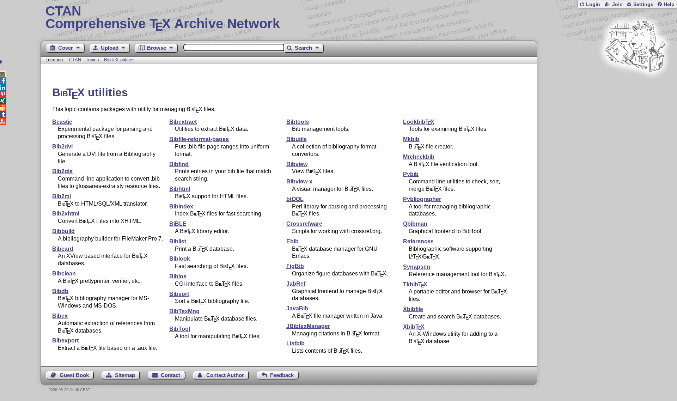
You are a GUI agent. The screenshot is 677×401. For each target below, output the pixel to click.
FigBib (295, 266)
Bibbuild (63, 231)
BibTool (179, 329)
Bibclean (64, 274)
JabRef (295, 284)
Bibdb (60, 291)
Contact (170, 375)
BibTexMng (184, 311)
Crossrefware (304, 224)
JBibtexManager (308, 326)
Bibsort (179, 294)
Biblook (179, 259)
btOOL (295, 199)
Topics (93, 59)
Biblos (178, 276)
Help (669, 4)
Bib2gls (62, 171)
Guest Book (74, 375)
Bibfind (179, 164)
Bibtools (297, 122)
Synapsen (416, 267)
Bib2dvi (62, 147)
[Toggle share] (2, 62)
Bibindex (181, 206)
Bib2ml (61, 196)
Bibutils (296, 139)
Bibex (60, 316)
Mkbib (411, 139)
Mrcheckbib (418, 157)
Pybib (411, 174)
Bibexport (65, 341)
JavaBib (297, 308)
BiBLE (178, 224)
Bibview (296, 164)
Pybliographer (422, 199)
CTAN (75, 59)
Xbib (414, 327)
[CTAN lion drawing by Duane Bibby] (634, 86)
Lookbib (418, 122)
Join (617, 4)
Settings (643, 4)
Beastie (62, 122)
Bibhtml (179, 189)
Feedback (282, 375)
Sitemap (125, 375)
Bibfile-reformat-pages (199, 139)
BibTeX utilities (119, 59)
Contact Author (225, 375)
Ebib (292, 241)
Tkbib (415, 284)
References (418, 241)
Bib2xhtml (65, 214)
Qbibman (415, 224)
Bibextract (183, 122)
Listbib (295, 343)
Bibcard (62, 249)
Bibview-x (299, 181)
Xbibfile (413, 309)
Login (593, 4)
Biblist (177, 241)
